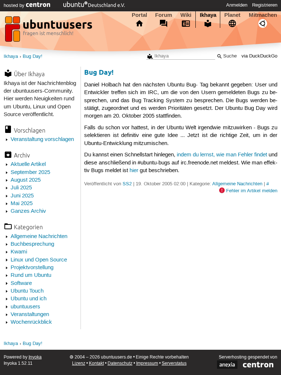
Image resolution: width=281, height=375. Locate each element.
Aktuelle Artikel (28, 164)
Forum (163, 15)
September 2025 (30, 172)
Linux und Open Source (39, 260)
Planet (232, 15)
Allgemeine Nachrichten (39, 236)
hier (134, 170)
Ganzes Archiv (28, 211)
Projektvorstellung (32, 267)
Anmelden (236, 5)
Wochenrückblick (31, 322)
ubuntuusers (25, 307)
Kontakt (96, 363)
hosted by (15, 5)
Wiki (185, 15)
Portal (139, 15)
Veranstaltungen (30, 314)
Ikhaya (208, 15)
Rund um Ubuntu (31, 275)
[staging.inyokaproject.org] (49, 31)
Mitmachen (263, 15)
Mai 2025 (22, 203)
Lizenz (78, 363)
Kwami (19, 252)
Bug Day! (32, 56)
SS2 (127, 184)
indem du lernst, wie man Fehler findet (222, 155)
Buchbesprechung (32, 244)
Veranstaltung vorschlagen (42, 139)
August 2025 (26, 180)
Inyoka (35, 357)
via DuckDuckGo (259, 56)
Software (21, 283)
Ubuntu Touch (27, 291)
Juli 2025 (21, 188)
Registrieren (264, 5)
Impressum (147, 363)
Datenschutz (120, 363)
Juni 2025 (22, 196)
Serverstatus (174, 363)
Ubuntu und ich (28, 299)
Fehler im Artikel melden (251, 191)
